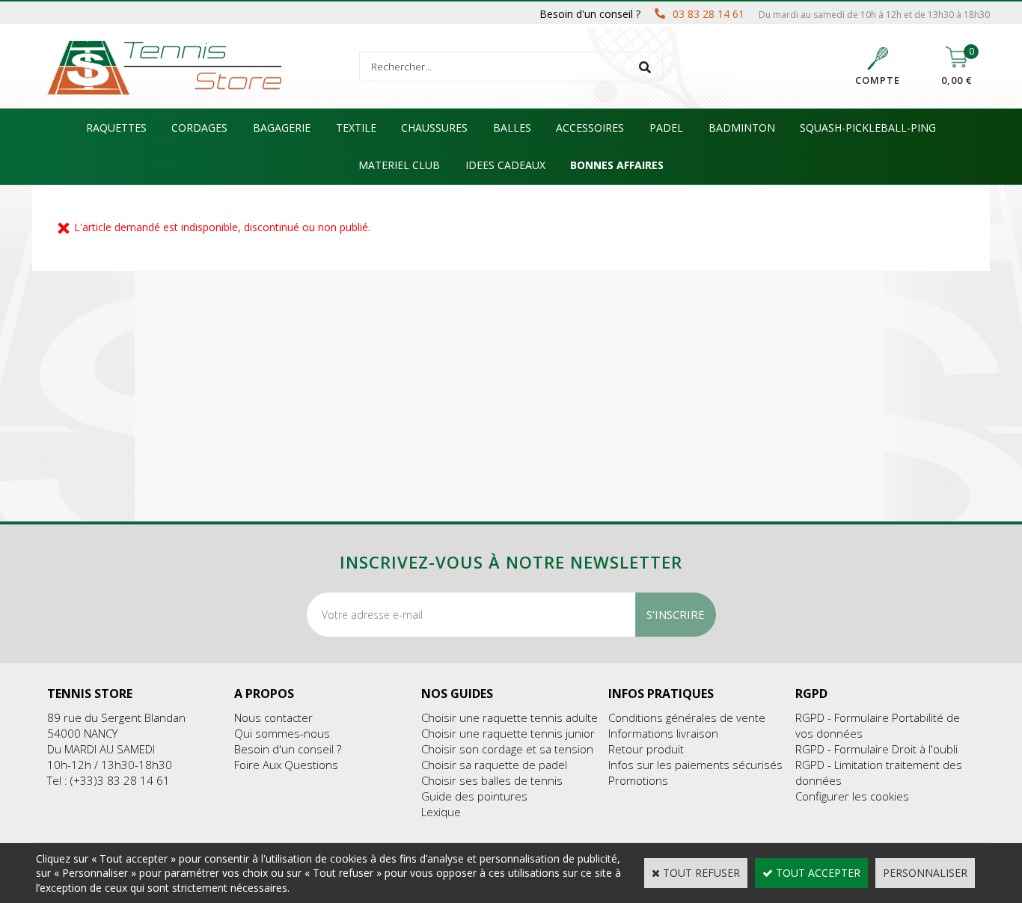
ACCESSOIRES (590, 127)
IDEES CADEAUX (505, 165)
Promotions (638, 780)
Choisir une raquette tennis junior (508, 733)
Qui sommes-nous (282, 733)
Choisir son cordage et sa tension (507, 748)
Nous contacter (273, 717)
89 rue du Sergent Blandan (116, 717)
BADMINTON (742, 127)
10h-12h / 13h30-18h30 (109, 764)
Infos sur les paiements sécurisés (695, 764)
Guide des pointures (474, 796)
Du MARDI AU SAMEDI (101, 748)
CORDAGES (199, 127)
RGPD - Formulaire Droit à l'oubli (876, 748)
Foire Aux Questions (286, 764)
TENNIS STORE (89, 693)
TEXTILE (356, 127)
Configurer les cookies (852, 796)
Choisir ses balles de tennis (492, 780)
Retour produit (646, 748)
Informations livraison (663, 733)
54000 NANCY (82, 733)
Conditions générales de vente (686, 717)
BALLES (512, 127)
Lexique (441, 811)
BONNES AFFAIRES (617, 165)
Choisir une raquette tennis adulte (509, 717)
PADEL (666, 127)
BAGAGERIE (281, 127)
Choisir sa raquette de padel (494, 764)
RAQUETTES (116, 127)
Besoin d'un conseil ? (287, 748)
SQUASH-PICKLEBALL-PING (868, 127)
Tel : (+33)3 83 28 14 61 (108, 780)
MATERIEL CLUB (399, 165)
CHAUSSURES (434, 127)
